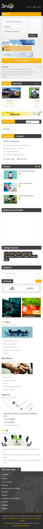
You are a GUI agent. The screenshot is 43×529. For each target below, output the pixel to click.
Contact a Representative (15, 154)
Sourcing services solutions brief (17, 145)
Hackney (5, 485)
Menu (5, 14)
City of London (7, 482)
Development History (10, 341)
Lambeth (5, 502)
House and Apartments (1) (30, 316)
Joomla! (7, 523)
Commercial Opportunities (12, 386)
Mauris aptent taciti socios (28, 171)
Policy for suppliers (9, 347)
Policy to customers (10, 344)
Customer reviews (9, 380)
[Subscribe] (37, 273)
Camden (5, 478)
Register (38, 7)
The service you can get (11, 350)
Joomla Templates (25, 518)
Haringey (5, 492)
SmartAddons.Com (11, 518)
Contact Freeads (9, 389)
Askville (5, 353)
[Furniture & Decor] (11, 307)
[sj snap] (8, 6)
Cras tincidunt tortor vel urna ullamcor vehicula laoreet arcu (22, 461)
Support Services (12, 151)
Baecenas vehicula (8, 69)
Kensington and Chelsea (10, 498)
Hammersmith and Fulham (11, 488)
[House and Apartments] (31, 307)
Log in (30, 7)
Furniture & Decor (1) (9, 316)
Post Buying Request (21, 60)
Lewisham (5, 505)
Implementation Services (14, 148)
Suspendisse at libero (26, 183)
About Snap (7, 377)
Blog (4, 383)
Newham (5, 508)
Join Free (23, 159)
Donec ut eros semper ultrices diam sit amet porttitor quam (21, 456)
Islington (4, 495)
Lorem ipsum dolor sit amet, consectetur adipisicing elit (21, 450)
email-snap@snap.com (11, 425)
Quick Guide (10, 159)
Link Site (12, 288)
